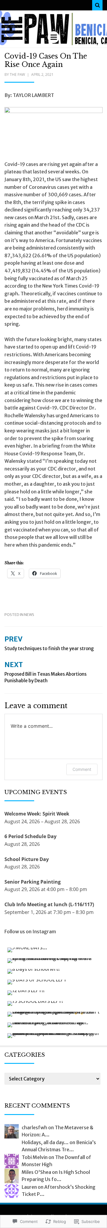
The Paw (17, 74)
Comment (82, 769)
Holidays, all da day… (45, 1142)
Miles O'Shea (36, 1172)
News (29, 614)
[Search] (97, 5)
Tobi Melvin (35, 1157)
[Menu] (53, 37)
